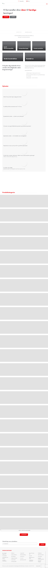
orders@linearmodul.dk (28, 32)
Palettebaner (40, 553)
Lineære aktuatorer (14, 554)
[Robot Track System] (24, 482)
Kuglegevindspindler (14, 558)
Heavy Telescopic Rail (31, 554)
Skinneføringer (13, 556)
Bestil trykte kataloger (39, 561)
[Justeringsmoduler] (24, 328)
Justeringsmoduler (13, 561)
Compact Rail (22, 553)
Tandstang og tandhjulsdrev (31, 561)
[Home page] (7, 4)
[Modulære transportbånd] (24, 244)
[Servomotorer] (24, 496)
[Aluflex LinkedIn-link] (44, 566)
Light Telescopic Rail (23, 559)
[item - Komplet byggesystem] (24, 202)
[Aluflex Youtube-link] (42, 566)
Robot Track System (41, 554)
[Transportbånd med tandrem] (24, 230)
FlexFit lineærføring (23, 554)
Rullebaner (12, 553)
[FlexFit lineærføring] (24, 356)
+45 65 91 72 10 (18, 32)
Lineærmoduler (13, 559)
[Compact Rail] (24, 342)
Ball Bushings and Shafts (31, 558)
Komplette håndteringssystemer (41, 559)
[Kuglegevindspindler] (24, 300)
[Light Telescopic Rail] (24, 398)
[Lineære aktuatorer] (24, 272)
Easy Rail (30, 555)
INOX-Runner (22, 556)
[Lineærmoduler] (24, 314)
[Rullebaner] (24, 258)
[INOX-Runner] (24, 370)
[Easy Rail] (24, 426)
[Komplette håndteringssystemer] (24, 511)
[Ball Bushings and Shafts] (24, 440)
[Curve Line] (24, 384)
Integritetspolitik (38, 565)
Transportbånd (4, 555)
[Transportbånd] (24, 216)
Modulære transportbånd (4, 561)
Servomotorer (40, 556)
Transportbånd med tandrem (5, 558)
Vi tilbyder (13, 16)
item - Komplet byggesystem (4, 554)
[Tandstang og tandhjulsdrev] (24, 454)
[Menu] (47, 4)
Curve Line (21, 558)
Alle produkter (24, 534)
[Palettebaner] (24, 468)
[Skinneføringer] (24, 286)
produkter (6, 16)
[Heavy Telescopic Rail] (24, 412)
